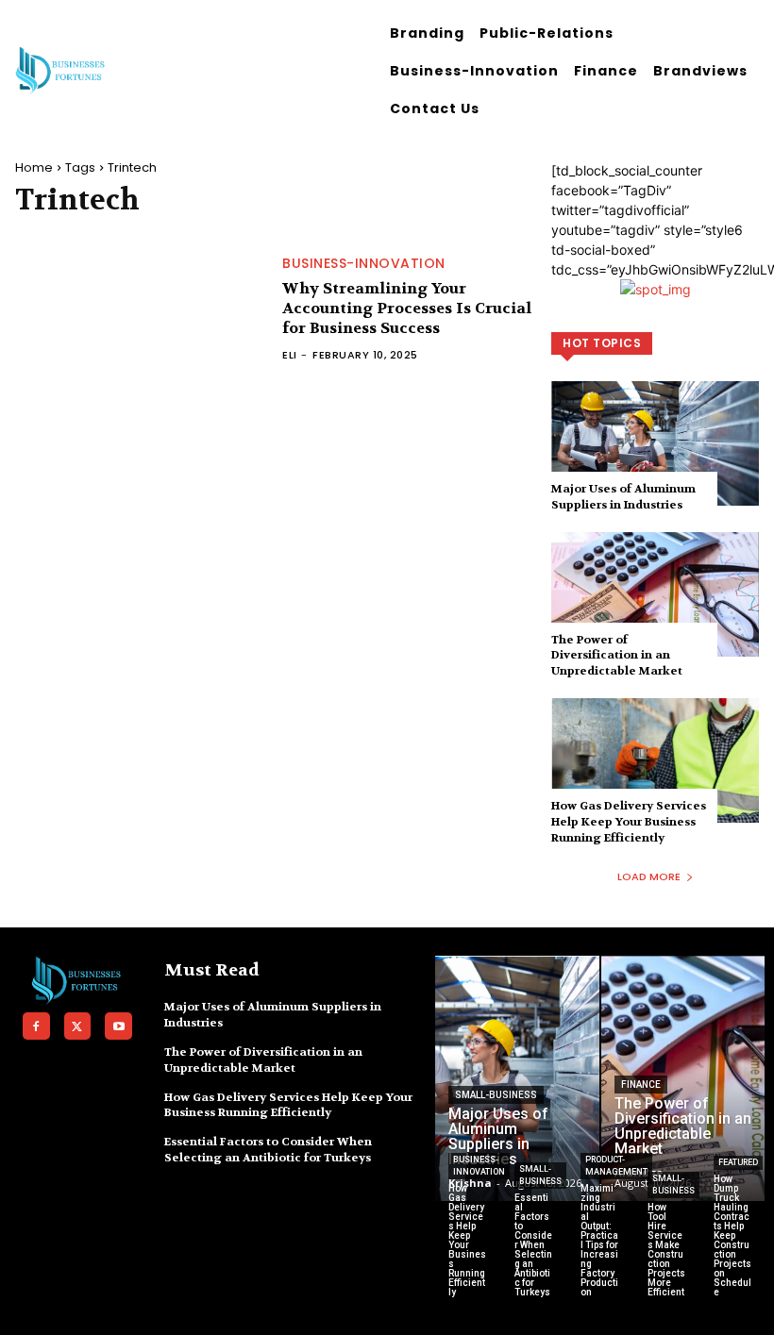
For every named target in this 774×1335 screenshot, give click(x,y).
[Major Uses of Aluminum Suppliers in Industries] (655, 443)
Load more (649, 876)
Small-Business (496, 1095)
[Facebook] (36, 1026)
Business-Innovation (364, 263)
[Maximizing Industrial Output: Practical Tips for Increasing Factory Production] (599, 1255)
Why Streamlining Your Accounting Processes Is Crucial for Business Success (406, 308)
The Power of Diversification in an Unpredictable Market (616, 655)
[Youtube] (118, 1026)
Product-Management (616, 1165)
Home (34, 167)
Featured (738, 1162)
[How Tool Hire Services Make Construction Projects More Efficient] (666, 1255)
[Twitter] (78, 1026)
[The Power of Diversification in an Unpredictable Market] (655, 594)
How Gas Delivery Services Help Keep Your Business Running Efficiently (628, 821)
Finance (641, 1084)
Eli (289, 354)
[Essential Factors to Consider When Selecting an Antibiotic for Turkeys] (533, 1255)
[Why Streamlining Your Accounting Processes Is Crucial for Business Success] (139, 309)
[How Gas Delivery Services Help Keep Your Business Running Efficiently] (655, 760)
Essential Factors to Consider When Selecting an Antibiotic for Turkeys (268, 1149)
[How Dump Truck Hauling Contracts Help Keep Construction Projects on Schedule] (732, 1255)
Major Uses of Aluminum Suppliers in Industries (623, 496)
